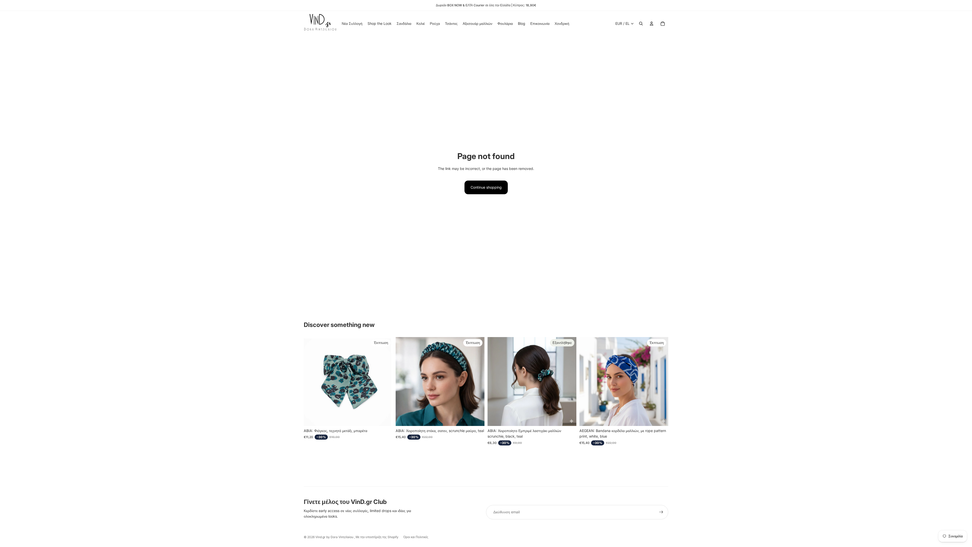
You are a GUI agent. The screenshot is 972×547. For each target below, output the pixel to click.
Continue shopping (486, 187)
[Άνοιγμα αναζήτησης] (640, 23)
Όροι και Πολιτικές (415, 537)
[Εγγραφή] (661, 512)
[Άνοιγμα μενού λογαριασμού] (651, 23)
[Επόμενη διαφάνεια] (476, 381)
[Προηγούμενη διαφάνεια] (403, 381)
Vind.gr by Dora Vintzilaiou (334, 537)
